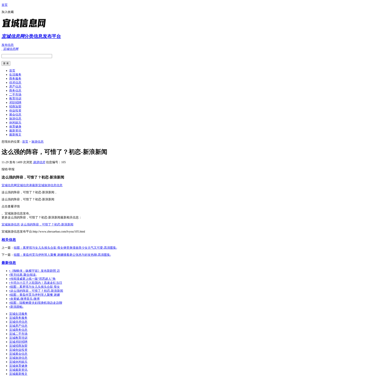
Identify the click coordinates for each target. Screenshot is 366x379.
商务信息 (15, 90)
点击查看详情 (11, 206)
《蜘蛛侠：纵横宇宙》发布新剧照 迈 (34, 270)
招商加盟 (15, 106)
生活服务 (15, 74)
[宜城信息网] (25, 27)
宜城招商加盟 (18, 345)
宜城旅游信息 (11, 224)
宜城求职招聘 (18, 341)
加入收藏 (8, 12)
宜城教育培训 (18, 337)
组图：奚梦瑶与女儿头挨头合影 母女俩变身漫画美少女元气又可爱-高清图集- (65, 247)
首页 (5, 4)
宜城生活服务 (18, 313)
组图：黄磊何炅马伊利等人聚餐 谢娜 (34, 294)
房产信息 (15, 86)
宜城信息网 (9, 185)
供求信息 (15, 82)
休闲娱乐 (15, 122)
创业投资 (15, 110)
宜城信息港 (24, 185)
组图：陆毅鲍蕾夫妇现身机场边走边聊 (35, 302)
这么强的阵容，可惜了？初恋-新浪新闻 (47, 224)
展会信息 (15, 114)
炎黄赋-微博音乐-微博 (24, 298)
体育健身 (15, 126)
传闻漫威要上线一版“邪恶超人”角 (32, 278)
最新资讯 (15, 130)
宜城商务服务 (18, 317)
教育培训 (15, 98)
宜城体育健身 (18, 365)
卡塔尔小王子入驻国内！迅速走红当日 (35, 282)
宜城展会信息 (18, 353)
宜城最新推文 (18, 373)
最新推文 (15, 134)
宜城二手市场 (18, 333)
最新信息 (9, 263)
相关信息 (9, 240)
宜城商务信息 (18, 329)
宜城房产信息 (18, 325)
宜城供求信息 (18, 321)
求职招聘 (15, 102)
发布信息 (8, 44)
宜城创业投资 (18, 349)
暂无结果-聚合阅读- (23, 274)
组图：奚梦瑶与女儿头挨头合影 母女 (34, 286)
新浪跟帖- (16, 306)
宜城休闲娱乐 (18, 361)
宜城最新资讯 (18, 369)
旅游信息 (15, 118)
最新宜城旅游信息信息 (47, 185)
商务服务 (15, 78)
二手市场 (15, 94)
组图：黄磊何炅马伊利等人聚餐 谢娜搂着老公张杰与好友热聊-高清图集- (62, 254)
